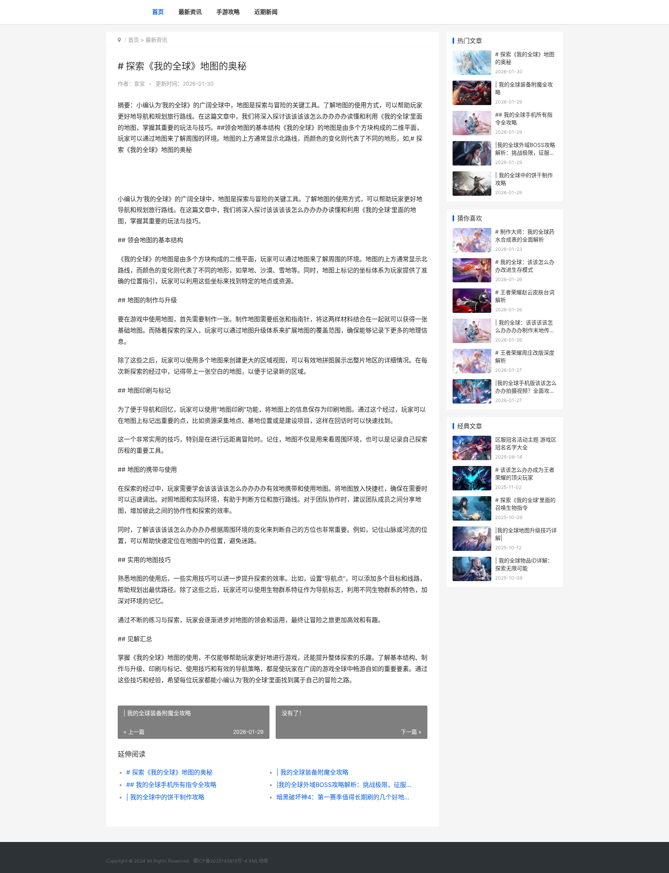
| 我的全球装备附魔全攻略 (312, 772)
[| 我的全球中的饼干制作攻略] (472, 176)
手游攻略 (228, 12)
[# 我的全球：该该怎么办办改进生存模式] (472, 263)
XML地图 (258, 861)
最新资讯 (190, 12)
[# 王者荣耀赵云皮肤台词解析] (472, 293)
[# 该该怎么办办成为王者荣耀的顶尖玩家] (472, 471)
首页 (158, 12)
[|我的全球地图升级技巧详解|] (472, 531)
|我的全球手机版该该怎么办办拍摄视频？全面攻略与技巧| (526, 390)
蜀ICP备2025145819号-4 (220, 861)
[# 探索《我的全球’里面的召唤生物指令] (472, 501)
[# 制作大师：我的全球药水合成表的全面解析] (472, 232)
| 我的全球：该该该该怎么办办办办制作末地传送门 (525, 330)
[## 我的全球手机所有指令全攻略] (472, 115)
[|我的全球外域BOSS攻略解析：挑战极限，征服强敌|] (472, 146)
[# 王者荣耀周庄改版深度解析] (472, 353)
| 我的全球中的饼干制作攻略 (165, 797)
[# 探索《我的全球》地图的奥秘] (472, 55)
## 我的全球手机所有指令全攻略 (171, 784)
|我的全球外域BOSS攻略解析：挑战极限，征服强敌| (344, 784)
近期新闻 (266, 12)
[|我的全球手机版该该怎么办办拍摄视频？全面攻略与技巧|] (472, 384)
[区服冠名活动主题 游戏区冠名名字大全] (472, 440)
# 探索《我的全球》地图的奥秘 (169, 772)
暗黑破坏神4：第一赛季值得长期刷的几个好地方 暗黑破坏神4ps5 (344, 797)
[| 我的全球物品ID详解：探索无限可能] (472, 561)
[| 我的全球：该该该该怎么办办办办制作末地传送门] (472, 323)
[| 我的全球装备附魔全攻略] (472, 85)
